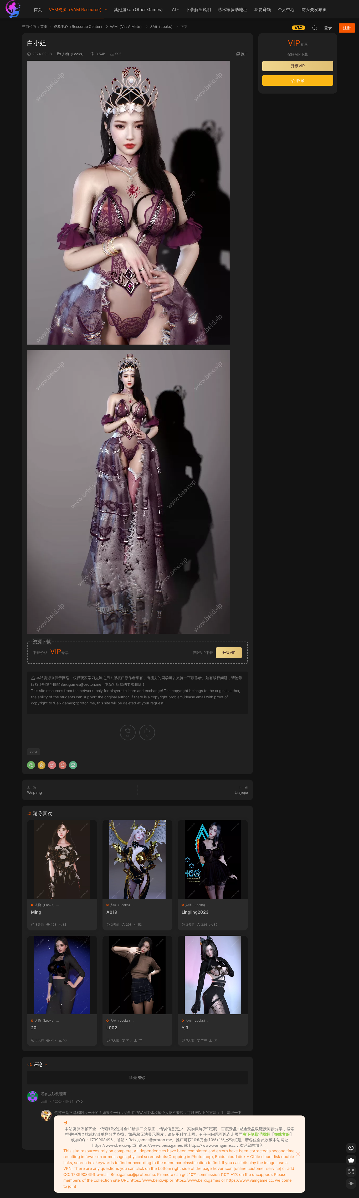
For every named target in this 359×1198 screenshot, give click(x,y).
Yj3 (185, 1027)
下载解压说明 (198, 9)
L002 (111, 1027)
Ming (36, 912)
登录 (142, 1077)
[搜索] (314, 27)
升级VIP (228, 652)
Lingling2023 (195, 912)
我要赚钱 (262, 9)
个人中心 (286, 9)
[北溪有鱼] (13, 9)
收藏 (299, 80)
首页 (38, 9)
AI (174, 9)
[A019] (137, 859)
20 (34, 1027)
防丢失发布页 (314, 9)
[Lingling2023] (213, 859)
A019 (111, 912)
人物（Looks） (73, 54)
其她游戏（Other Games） (139, 9)
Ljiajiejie (241, 792)
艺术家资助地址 (232, 9)
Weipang (34, 792)
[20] (62, 975)
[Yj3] (213, 975)
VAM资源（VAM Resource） (76, 9)
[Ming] (62, 859)
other (33, 752)
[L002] (137, 975)
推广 (244, 54)
